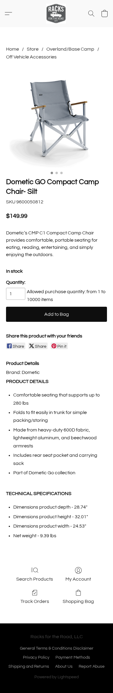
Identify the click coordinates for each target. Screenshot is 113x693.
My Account (78, 579)
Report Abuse (92, 666)
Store (33, 49)
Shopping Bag (78, 601)
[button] (56, 13)
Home (12, 49)
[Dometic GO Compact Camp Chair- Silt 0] (56, 117)
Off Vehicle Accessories (31, 57)
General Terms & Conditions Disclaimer (56, 648)
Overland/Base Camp (70, 49)
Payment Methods (72, 657)
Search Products (34, 579)
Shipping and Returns (28, 666)
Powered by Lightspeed (56, 677)
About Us (64, 666)
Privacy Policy (36, 657)
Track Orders (34, 601)
